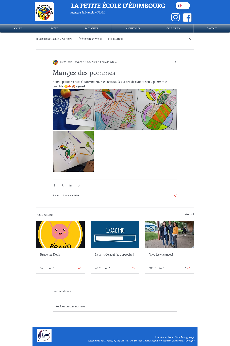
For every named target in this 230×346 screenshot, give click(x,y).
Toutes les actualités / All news (54, 39)
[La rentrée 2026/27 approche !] (115, 234)
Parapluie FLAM (95, 12)
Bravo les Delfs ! (51, 254)
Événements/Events (90, 39)
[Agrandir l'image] (73, 109)
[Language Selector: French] (183, 5)
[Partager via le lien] (79, 185)
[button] (53, 28)
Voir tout (189, 214)
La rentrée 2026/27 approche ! (114, 254)
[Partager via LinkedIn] (70, 185)
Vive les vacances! (161, 254)
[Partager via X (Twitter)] (62, 185)
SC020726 (189, 340)
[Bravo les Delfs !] (60, 234)
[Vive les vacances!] (169, 234)
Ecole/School (115, 39)
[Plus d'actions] (175, 62)
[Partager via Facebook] (54, 185)
